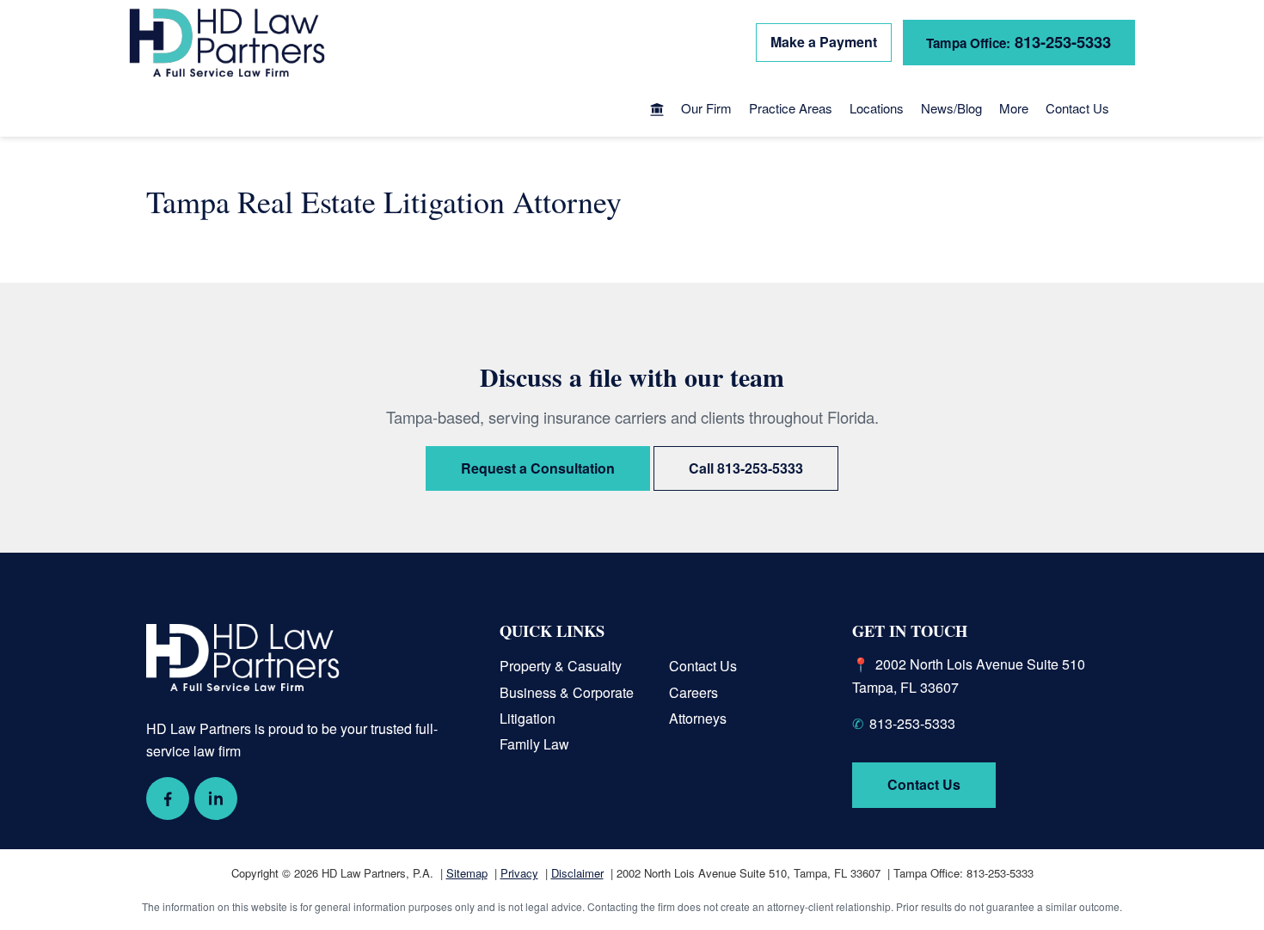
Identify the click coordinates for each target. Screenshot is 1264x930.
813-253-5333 (1018, 41)
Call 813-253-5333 (746, 468)
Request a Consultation (538, 468)
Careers (693, 692)
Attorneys (698, 718)
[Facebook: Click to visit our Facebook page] (167, 798)
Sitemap (467, 873)
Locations (877, 108)
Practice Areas (790, 108)
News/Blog (951, 108)
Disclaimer (577, 873)
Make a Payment (823, 42)
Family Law (534, 744)
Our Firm (706, 108)
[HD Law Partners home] (227, 43)
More (1013, 108)
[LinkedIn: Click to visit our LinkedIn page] (215, 798)
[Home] (656, 111)
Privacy (519, 873)
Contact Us (1077, 108)
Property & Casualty (561, 666)
